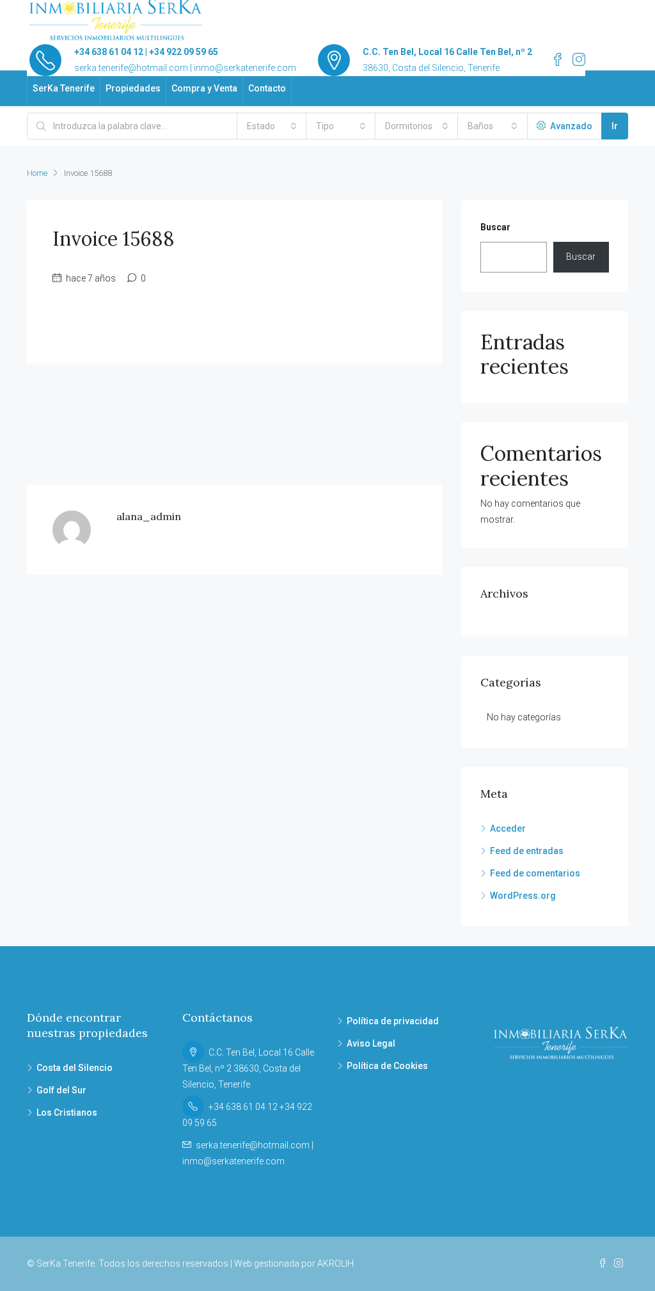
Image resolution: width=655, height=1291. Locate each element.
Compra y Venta (204, 88)
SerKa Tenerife (64, 88)
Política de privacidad (393, 1021)
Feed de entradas (527, 851)
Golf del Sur (61, 1090)
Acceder (508, 828)
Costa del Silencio (74, 1068)
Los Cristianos (66, 1112)
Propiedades (133, 88)
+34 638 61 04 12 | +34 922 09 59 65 (146, 52)
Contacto (267, 88)
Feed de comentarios (535, 873)
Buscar (495, 227)
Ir (615, 126)
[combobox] (272, 126)
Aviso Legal (371, 1043)
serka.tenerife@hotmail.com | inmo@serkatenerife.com (185, 68)
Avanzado (570, 126)
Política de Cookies (387, 1066)
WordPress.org (523, 896)
